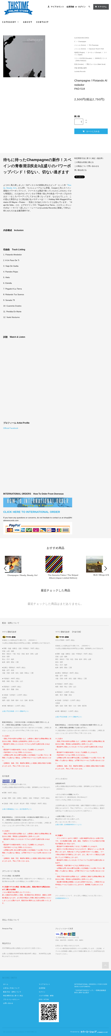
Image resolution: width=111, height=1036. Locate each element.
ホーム (5, 984)
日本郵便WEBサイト (62, 898)
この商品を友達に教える (84, 162)
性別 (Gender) (79, 64)
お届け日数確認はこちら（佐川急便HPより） (17, 809)
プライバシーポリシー (11, 999)
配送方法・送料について (12, 992)
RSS (40, 999)
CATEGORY (9, 22)
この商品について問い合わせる (86, 166)
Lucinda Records (80, 71)
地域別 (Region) (79, 52)
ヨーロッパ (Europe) (95, 52)
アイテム (102, 7)
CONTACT (42, 22)
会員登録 (70, 7)
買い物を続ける (80, 170)
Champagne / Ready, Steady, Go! (22, 575)
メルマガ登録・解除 (46, 995)
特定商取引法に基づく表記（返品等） (89, 158)
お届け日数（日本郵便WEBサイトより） (68, 824)
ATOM (46, 999)
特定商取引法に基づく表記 (13, 995)
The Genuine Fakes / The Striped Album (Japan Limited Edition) (63, 576)
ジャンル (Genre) (80, 45)
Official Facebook (10, 428)
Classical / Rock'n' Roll (96, 49)
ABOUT (27, 22)
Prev (5, 568)
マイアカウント (57, 7)
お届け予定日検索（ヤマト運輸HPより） (16, 711)
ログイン (82, 7)
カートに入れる (92, 131)
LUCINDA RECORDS (82, 38)
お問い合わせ (8, 1003)
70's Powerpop (93, 45)
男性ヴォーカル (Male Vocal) (95, 64)
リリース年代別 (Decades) (83, 58)
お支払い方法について (11, 988)
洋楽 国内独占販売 (80, 68)
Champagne (82, 41)
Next (105, 568)
